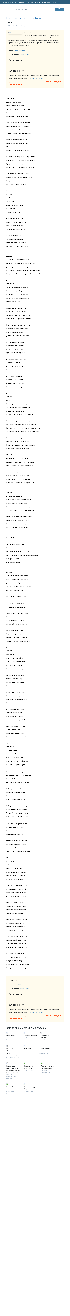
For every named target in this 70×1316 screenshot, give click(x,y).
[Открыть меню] (67, 2)
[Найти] (59, 9)
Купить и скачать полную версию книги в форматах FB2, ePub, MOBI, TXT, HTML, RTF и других (34, 83)
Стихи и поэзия (24, 55)
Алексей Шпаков (19, 51)
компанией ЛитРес (36, 78)
